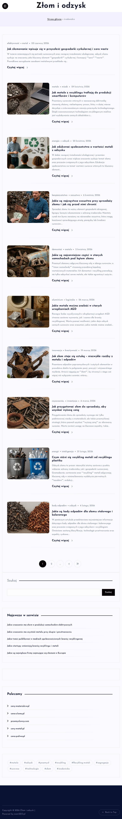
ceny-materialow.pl (20, 706)
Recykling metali (81, 763)
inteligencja (68, 451)
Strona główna (54, 19)
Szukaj (12, 580)
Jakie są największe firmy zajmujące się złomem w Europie (36, 653)
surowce (15, 769)
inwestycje (72, 401)
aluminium (57, 300)
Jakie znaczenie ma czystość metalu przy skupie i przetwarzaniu (39, 632)
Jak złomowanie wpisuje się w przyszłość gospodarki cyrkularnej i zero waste (57, 49)
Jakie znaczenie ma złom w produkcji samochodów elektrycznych (39, 625)
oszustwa (75, 195)
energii (55, 451)
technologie (33, 769)
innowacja (57, 350)
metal (25, 43)
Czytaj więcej (16, 67)
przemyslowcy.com (20, 721)
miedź (65, 87)
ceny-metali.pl (18, 729)
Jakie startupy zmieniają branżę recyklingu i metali (33, 646)
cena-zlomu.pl (18, 714)
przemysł (44, 763)
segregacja (103, 763)
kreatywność (71, 350)
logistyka (70, 300)
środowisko (64, 769)
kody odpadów (59, 505)
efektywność (13, 43)
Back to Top (111, 812)
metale (55, 87)
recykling (61, 763)
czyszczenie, (58, 401)
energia (56, 141)
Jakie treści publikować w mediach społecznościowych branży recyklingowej (45, 639)
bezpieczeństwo (60, 195)
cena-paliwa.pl (18, 736)
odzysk (65, 141)
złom (48, 769)
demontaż (57, 249)
